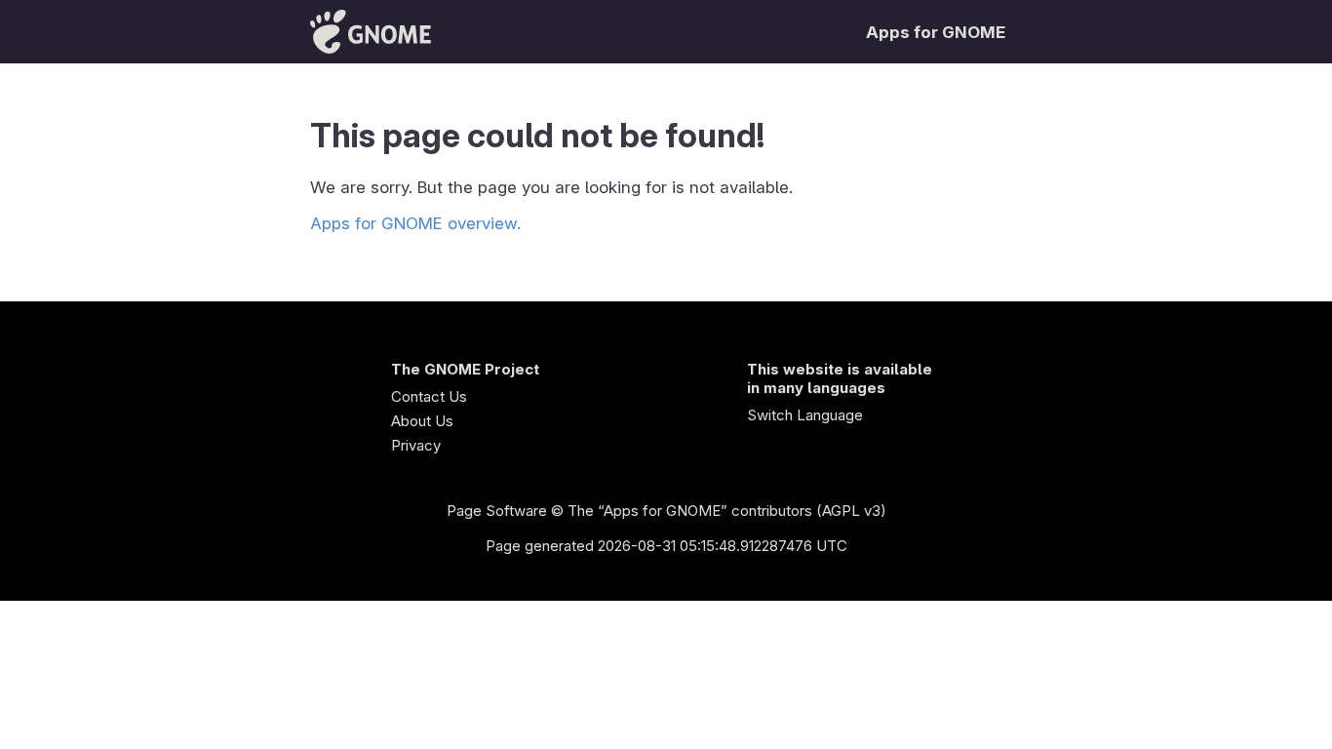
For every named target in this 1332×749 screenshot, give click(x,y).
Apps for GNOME (935, 32)
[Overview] (370, 32)
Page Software (497, 510)
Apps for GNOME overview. (415, 223)
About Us (422, 421)
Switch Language (805, 415)
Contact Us (429, 396)
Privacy (416, 445)
